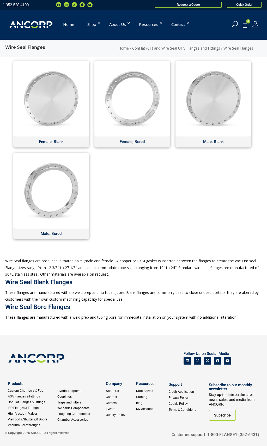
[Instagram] (66, 4)
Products (15, 383)
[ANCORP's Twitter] (207, 361)
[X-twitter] (74, 4)
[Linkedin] (58, 4)
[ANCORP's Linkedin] (187, 361)
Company (114, 383)
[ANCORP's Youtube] (227, 361)
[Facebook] (82, 4)
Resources (145, 383)
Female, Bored (132, 141)
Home (123, 48)
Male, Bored (51, 233)
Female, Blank (51, 141)
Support (175, 384)
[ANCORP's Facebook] (217, 361)
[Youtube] (90, 4)
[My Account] (255, 24)
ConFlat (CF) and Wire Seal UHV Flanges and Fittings (176, 48)
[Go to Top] (13, 434)
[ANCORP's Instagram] (197, 361)
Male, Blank (213, 141)
